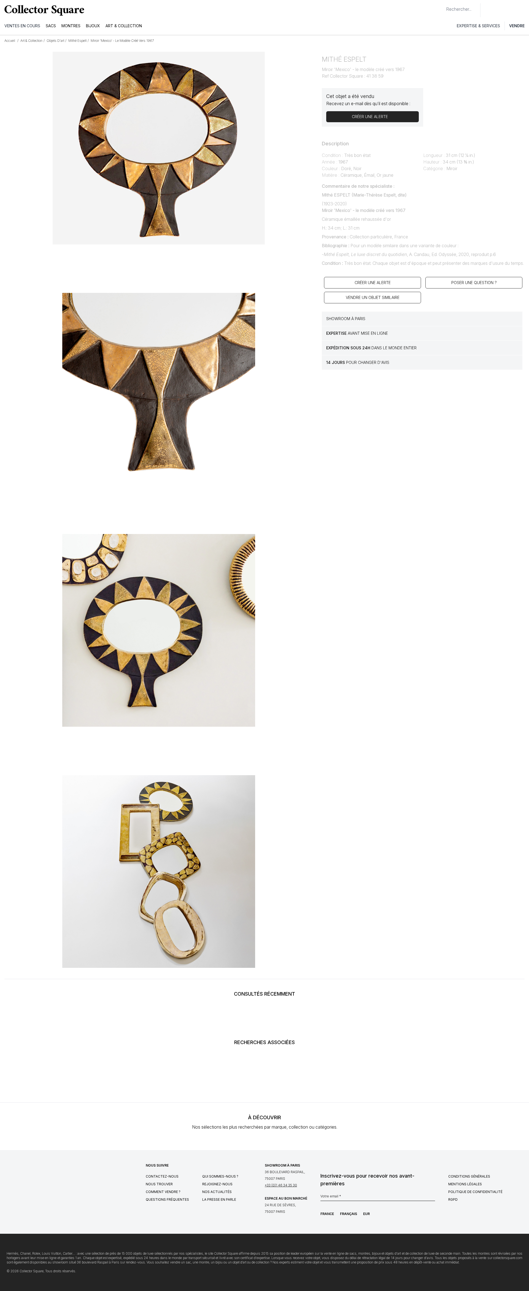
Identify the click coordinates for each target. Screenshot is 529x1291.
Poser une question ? (474, 282)
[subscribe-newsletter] (432, 1197)
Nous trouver (159, 1184)
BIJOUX (93, 25)
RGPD (453, 1199)
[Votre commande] (512, 10)
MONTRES (70, 25)
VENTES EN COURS (22, 25)
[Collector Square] (43, 10)
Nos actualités (217, 1192)
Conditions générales (469, 1176)
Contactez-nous (162, 1176)
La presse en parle (219, 1199)
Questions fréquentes (167, 1199)
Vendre (517, 25)
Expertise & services (478, 25)
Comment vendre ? (163, 1192)
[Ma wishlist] (500, 10)
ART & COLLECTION (124, 25)
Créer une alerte (373, 282)
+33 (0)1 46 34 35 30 (281, 1185)
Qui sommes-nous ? (220, 1176)
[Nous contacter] (488, 10)
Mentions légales (465, 1184)
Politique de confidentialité (475, 1192)
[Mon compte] (523, 10)
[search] (441, 7)
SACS (51, 25)
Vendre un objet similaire (373, 297)
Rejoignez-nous (217, 1184)
